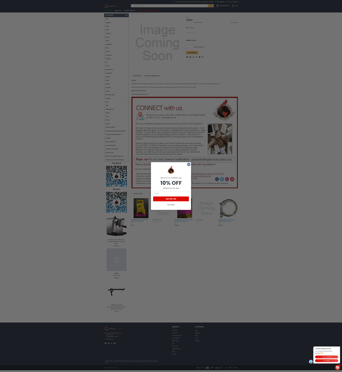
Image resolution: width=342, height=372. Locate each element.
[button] (337, 367)
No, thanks (171, 205)
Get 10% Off (171, 199)
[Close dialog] (188, 164)
